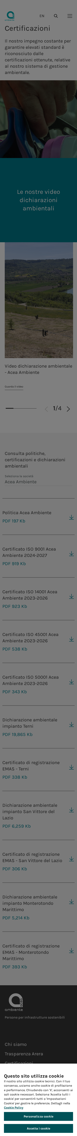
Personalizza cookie (38, 1116)
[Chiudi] (68, 1070)
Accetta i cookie (38, 1128)
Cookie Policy (13, 1107)
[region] (38, 1100)
